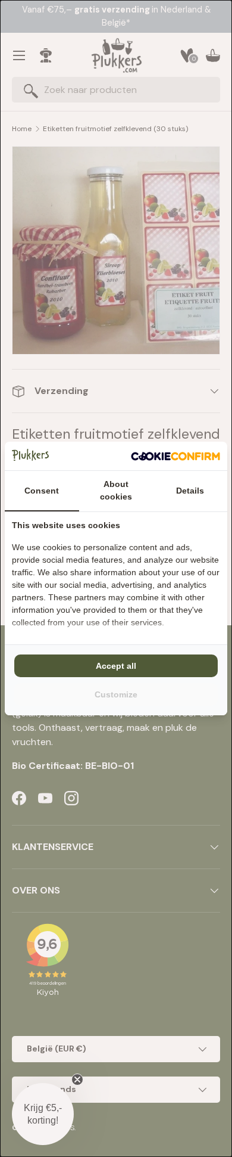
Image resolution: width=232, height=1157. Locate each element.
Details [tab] (190, 490)
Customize (116, 694)
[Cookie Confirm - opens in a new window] (175, 456)
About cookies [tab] (116, 490)
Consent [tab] (41, 490)
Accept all (116, 666)
